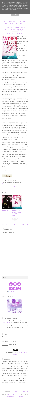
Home (15, 224)
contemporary (14, 23)
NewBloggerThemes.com (15, 396)
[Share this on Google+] (17, 186)
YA (18, 25)
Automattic (12, 394)
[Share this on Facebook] (13, 186)
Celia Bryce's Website (7, 183)
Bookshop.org (6, 322)
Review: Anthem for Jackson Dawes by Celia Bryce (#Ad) (15, 28)
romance (13, 25)
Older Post (25, 224)
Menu (16, 14)
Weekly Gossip (6, 210)
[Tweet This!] (15, 186)
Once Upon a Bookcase (21, 391)
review (22, 23)
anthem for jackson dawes (13, 21)
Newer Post (5, 224)
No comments (18, 33)
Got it (19, 12)
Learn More (12, 12)
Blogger (19, 393)
